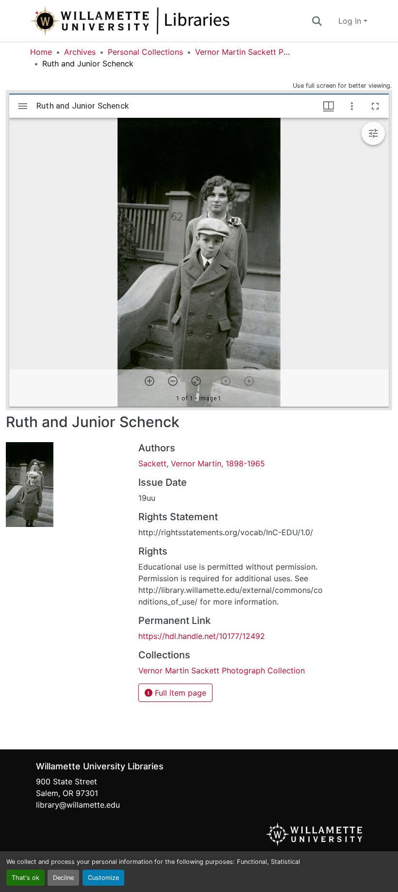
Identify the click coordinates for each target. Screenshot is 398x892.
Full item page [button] (179, 693)
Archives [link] (80, 52)
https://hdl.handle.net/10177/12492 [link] (201, 636)
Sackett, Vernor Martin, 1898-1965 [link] (201, 463)
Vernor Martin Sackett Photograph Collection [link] (243, 52)
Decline (63, 877)
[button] (162, 21)
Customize (103, 877)
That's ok (25, 877)
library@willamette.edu (78, 805)
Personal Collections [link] (145, 52)
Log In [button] (351, 21)
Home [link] (41, 52)
